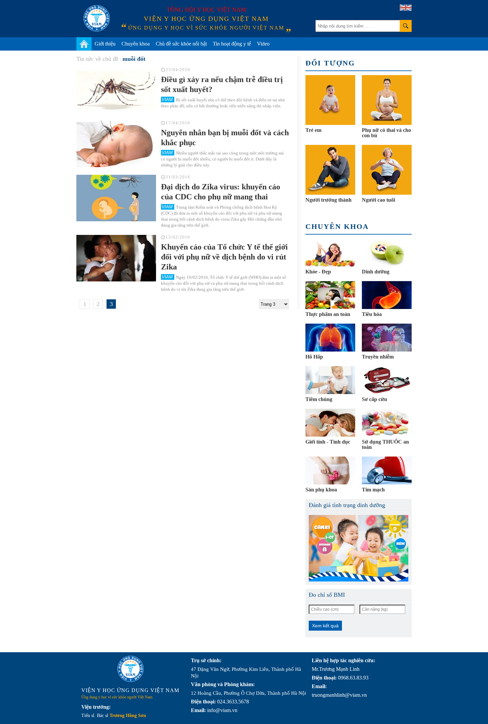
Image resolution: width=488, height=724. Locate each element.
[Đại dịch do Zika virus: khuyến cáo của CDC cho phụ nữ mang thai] (116, 198)
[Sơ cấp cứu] (387, 380)
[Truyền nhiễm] (387, 338)
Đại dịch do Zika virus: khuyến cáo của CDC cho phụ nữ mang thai (220, 191)
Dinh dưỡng (375, 271)
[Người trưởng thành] (330, 170)
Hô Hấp (314, 357)
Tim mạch (373, 489)
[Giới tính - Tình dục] (330, 423)
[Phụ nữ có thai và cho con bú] (387, 100)
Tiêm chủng (318, 399)
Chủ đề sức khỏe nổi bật (181, 44)
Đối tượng (330, 63)
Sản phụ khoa (321, 489)
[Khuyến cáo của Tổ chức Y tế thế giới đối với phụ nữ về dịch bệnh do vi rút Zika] (116, 258)
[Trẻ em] (330, 100)
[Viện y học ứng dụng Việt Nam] (130, 669)
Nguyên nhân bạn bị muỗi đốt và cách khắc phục (225, 137)
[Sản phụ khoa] (330, 470)
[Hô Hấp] (330, 338)
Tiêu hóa (372, 314)
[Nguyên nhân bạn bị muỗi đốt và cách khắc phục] (116, 144)
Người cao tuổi (378, 200)
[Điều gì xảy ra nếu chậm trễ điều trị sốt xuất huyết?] (116, 90)
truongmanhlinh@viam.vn (339, 695)
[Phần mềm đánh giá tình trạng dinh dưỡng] (358, 548)
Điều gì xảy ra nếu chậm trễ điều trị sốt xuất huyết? (222, 84)
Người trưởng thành (328, 200)
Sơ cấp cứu (374, 399)
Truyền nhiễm (378, 357)
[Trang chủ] (84, 44)
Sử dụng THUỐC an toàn (385, 444)
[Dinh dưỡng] (387, 252)
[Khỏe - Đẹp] (330, 252)
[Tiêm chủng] (330, 380)
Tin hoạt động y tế (232, 44)
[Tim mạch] (387, 470)
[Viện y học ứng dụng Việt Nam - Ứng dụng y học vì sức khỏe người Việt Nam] (97, 18)
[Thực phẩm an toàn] (330, 295)
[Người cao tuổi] (387, 170)
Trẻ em (313, 130)
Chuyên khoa (136, 44)
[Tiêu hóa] (387, 295)
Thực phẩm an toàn (327, 314)
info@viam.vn (222, 710)
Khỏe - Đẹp (318, 271)
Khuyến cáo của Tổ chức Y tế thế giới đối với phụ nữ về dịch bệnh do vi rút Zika (224, 257)
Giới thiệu (105, 44)
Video (263, 44)
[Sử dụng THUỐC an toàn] (387, 423)
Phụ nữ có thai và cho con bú (386, 132)
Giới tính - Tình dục (327, 442)
